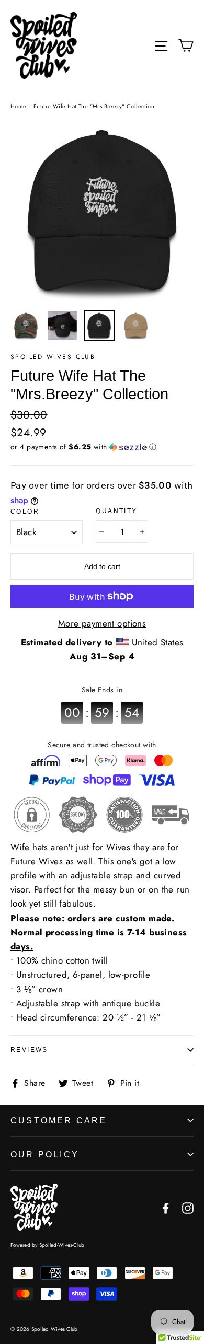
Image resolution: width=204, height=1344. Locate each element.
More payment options (102, 623)
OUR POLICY (44, 1154)
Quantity (116, 511)
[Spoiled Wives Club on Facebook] (166, 1207)
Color (24, 511)
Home (18, 106)
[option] (102, 213)
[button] (102, 447)
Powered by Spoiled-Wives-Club (47, 1245)
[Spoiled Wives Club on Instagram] (188, 1207)
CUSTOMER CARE (58, 1120)
